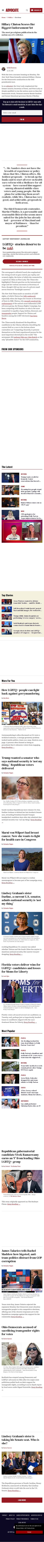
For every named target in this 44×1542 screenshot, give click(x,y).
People (23, 1038)
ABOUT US (12, 1515)
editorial (9, 86)
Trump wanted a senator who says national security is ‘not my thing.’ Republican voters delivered (22, 763)
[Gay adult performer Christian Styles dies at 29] (10, 1103)
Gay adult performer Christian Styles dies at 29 (30, 1105)
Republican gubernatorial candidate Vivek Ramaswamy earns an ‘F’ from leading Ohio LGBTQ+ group (21, 1156)
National (24, 474)
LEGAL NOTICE (22, 1522)
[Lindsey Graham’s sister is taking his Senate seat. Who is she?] (22, 1463)
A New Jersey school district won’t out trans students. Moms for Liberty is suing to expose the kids (31, 1093)
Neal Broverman (12, 67)
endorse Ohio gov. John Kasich (25, 337)
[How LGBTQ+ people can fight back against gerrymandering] (22, 713)
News (22, 511)
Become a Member (22, 261)
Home (4, 17)
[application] (22, 531)
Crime (23, 486)
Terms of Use (30, 1528)
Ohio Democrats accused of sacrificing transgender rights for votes (21, 1330)
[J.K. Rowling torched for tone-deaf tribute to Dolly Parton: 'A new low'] (10, 1041)
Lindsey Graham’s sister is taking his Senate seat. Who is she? (20, 1439)
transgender (6, 313)
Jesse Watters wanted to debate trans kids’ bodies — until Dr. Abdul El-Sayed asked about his (28, 603)
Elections (18, 17)
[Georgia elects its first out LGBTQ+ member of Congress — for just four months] (7, 632)
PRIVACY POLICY (10, 1519)
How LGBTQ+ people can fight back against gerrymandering (20, 691)
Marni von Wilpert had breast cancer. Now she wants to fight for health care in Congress (21, 836)
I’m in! (22, 119)
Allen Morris (6, 698)
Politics (10, 17)
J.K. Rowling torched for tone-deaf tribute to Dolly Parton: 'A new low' (30, 1043)
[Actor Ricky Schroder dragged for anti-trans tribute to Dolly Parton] (10, 1079)
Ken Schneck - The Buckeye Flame (11, 1166)
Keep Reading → (8, 747)
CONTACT (4, 1515)
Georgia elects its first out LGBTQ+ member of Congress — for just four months (27, 632)
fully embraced (29, 296)
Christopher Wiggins (8, 773)
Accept (29, 1532)
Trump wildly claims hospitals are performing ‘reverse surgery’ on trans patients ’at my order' (28, 618)
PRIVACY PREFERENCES (22, 1519)
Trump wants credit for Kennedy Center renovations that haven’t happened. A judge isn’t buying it (30, 481)
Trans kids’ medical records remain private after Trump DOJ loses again (31, 1068)
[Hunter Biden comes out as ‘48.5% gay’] (10, 502)
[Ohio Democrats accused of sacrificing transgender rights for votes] (22, 1354)
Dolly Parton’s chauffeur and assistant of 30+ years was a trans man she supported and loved (31, 1056)
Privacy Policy (20, 1528)
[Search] (27, 10)
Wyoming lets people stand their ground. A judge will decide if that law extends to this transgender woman (31, 492)
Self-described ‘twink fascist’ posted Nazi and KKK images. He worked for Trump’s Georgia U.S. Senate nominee (28, 610)
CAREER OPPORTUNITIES (22, 1515)
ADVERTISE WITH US (36, 1515)
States (23, 1088)
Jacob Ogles (6, 976)
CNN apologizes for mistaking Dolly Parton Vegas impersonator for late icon (31, 517)
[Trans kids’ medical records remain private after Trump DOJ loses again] (10, 1066)
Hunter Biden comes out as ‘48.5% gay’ (31, 504)
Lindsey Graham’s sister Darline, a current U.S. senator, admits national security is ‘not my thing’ (21, 898)
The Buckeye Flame (15, 1196)
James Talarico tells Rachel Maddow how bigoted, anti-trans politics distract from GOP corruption (22, 1256)
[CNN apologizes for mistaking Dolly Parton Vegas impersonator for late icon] (10, 515)
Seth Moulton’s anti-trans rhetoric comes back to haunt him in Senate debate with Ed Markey (27, 625)
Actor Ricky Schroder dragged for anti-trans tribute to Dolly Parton (29, 1080)
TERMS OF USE (34, 1519)
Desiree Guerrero (7, 1338)
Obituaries (24, 1101)
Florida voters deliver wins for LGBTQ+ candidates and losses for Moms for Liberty (21, 968)
